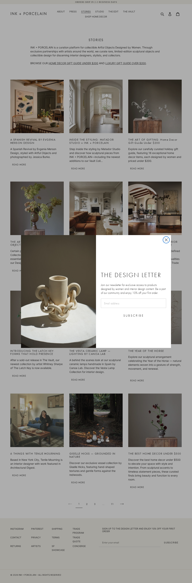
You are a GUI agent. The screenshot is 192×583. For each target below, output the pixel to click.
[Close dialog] (166, 240)
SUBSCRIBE (133, 316)
